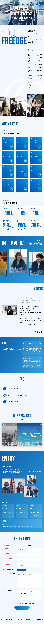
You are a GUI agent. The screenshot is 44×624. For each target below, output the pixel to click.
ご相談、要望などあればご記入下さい (8, 574)
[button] (36, 241)
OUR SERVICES (32, 4)
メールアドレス (6, 558)
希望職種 (5, 545)
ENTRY (39, 4)
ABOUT (6, 4)
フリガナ (5, 553)
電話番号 (5, 564)
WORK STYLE (11, 4)
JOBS (23, 4)
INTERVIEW (17, 4)
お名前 (4, 548)
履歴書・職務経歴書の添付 (7, 569)
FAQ (27, 4)
